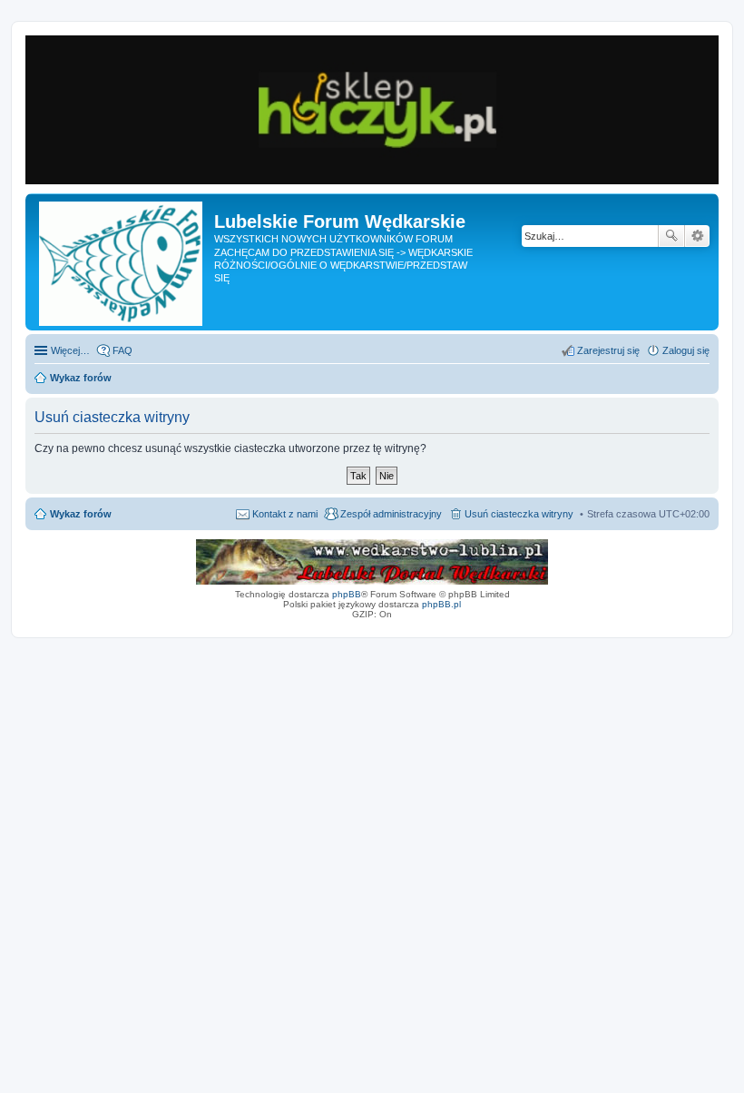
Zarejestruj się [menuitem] (608, 350)
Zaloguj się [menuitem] (686, 350)
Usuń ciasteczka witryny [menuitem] (519, 513)
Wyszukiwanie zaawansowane (697, 236)
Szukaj (671, 236)
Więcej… (70, 350)
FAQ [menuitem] (122, 350)
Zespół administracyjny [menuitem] (391, 513)
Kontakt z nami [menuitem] (285, 513)
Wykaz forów (81, 513)
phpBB (346, 594)
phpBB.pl (441, 604)
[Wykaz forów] (122, 262)
